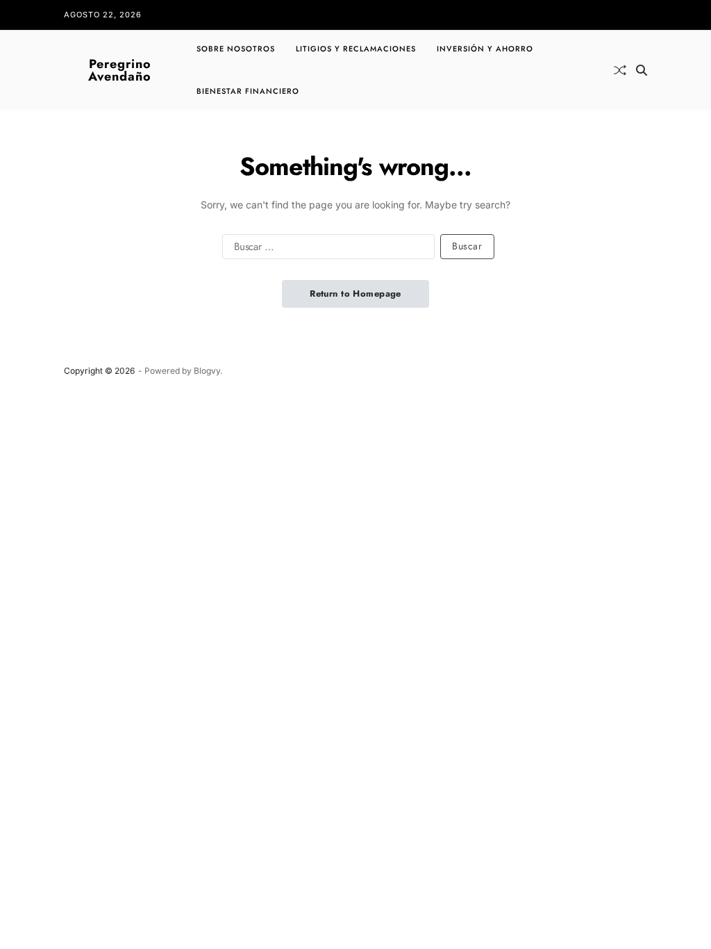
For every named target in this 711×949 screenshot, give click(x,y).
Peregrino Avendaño (119, 70)
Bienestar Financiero (247, 91)
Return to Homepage (355, 293)
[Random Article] (620, 70)
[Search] (641, 70)
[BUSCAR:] (326, 249)
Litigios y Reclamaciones (356, 48)
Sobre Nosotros (235, 48)
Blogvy (207, 370)
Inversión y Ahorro (485, 48)
